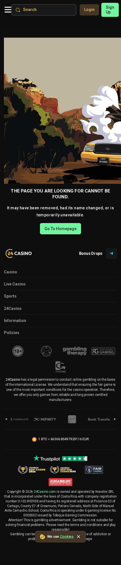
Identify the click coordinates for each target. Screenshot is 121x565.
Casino (10, 272)
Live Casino (15, 284)
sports (10, 296)
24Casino (13, 308)
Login (89, 9)
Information (15, 320)
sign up (110, 9)
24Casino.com (45, 492)
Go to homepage (60, 228)
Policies (11, 332)
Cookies (66, 536)
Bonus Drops (90, 253)
